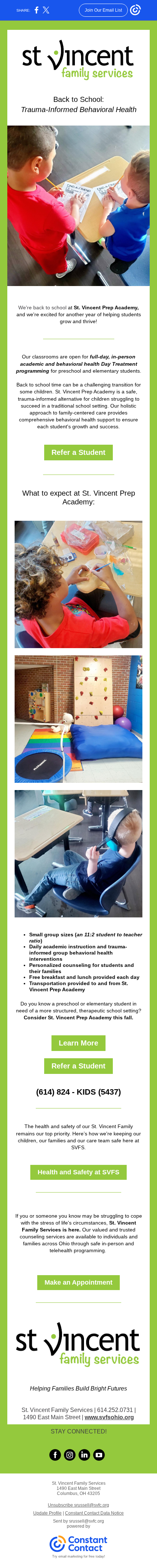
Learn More (78, 1043)
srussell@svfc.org (86, 1521)
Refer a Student (78, 452)
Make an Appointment (78, 1282)
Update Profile (47, 1513)
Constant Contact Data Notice (94, 1513)
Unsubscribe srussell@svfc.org (78, 1505)
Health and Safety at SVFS (78, 1172)
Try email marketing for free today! (78, 1556)
